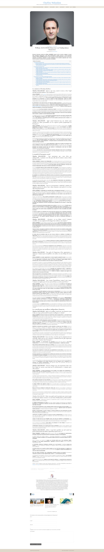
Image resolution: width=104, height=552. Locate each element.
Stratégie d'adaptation (41, 469)
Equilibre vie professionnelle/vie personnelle (43, 468)
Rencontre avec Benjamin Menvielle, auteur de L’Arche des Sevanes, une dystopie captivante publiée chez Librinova (52, 505)
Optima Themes (37, 550)
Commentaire (32, 531)
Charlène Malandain (52, 2)
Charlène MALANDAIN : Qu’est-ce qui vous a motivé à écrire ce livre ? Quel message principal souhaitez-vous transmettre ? (53, 63)
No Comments (52, 471)
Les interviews (49, 46)
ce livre (44, 94)
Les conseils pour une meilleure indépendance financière (43, 76)
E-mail (31, 520)
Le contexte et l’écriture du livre (39, 62)
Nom (31, 516)
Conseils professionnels (34, 468)
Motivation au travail (63, 468)
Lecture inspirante (57, 468)
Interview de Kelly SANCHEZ (64, 504)
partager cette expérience (36, 106)
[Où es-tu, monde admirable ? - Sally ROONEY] (32, 494)
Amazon (33, 464)
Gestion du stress (52, 468)
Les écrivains (55, 46)
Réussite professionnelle (34, 469)
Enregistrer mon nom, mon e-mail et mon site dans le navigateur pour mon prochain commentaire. (45, 529)
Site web (31, 524)
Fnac (38, 464)
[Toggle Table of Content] (70, 61)
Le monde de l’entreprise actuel (39, 66)
